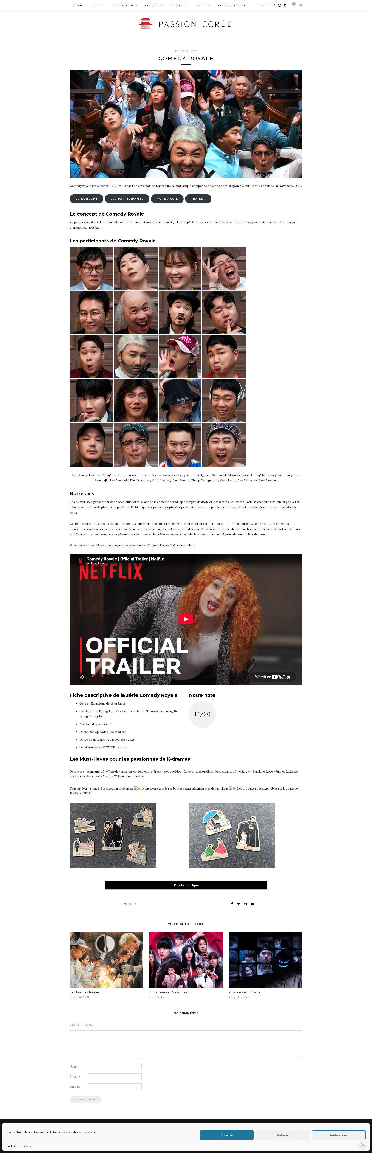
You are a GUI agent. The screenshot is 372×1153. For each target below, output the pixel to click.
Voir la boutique (186, 885)
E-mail (75, 1077)
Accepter (226, 1135)
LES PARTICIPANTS (127, 198)
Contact (261, 5)
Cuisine (177, 5)
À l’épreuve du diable (244, 992)
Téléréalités (186, 51)
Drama (96, 5)
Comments (127, 904)
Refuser (282, 1135)
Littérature (123, 5)
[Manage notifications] (363, 1145)
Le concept (86, 198)
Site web (75, 1087)
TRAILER (198, 198)
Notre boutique (232, 5)
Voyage (201, 5)
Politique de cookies (18, 1146)
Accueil (76, 5)
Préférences (338, 1135)
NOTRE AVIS (167, 198)
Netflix (122, 747)
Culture (152, 5)
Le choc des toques (84, 992)
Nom (74, 1066)
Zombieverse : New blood (168, 992)
